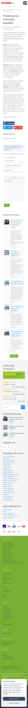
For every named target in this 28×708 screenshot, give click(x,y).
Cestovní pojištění (7, 456)
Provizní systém (7, 633)
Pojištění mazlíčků (7, 558)
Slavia (4, 576)
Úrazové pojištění (7, 496)
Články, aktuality (7, 611)
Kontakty (5, 655)
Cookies (5, 620)
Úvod (4, 10)
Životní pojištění (7, 500)
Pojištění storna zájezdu (9, 555)
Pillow (4, 595)
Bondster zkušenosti (8, 517)
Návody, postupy (7, 613)
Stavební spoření (7, 492)
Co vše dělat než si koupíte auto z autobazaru (17, 308)
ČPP (4, 598)
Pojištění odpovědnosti (8, 478)
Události (5, 494)
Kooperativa (6, 583)
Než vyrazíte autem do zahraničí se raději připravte (17, 334)
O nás (4, 653)
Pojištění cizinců (7, 472)
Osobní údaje (6, 619)
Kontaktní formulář (8, 657)
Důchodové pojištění (8, 460)
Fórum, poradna (7, 609)
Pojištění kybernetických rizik (10, 474)
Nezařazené (6, 468)
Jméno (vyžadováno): (9, 160)
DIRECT (5, 580)
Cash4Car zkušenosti (8, 513)
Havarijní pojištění (7, 462)
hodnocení (14, 376)
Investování (6, 466)
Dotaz (4, 511)
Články (7, 10)
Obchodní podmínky (8, 616)
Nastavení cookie (14, 703)
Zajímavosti (6, 498)
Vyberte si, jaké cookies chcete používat (11, 693)
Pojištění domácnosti (8, 543)
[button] (25, 3)
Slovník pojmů (6, 615)
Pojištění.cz (6, 484)
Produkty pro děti (7, 490)
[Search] (23, 407)
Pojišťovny (5, 486)
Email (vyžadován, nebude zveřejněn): (13, 165)
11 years (15, 148)
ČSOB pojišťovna (7, 578)
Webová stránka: (8, 170)
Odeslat (6, 205)
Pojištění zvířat (6, 482)
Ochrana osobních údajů (16, 668)
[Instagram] (8, 447)
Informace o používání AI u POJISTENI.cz (15, 253)
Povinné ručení (7, 488)
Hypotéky (12, 10)
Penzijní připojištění (8, 470)
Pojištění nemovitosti (8, 545)
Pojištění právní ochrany (9, 480)
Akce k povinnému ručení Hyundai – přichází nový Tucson (16, 419)
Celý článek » (13, 246)
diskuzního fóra (12, 138)
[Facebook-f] (4, 447)
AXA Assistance (7, 573)
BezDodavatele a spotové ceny (11, 515)
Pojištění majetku (7, 476)
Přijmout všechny (14, 698)
